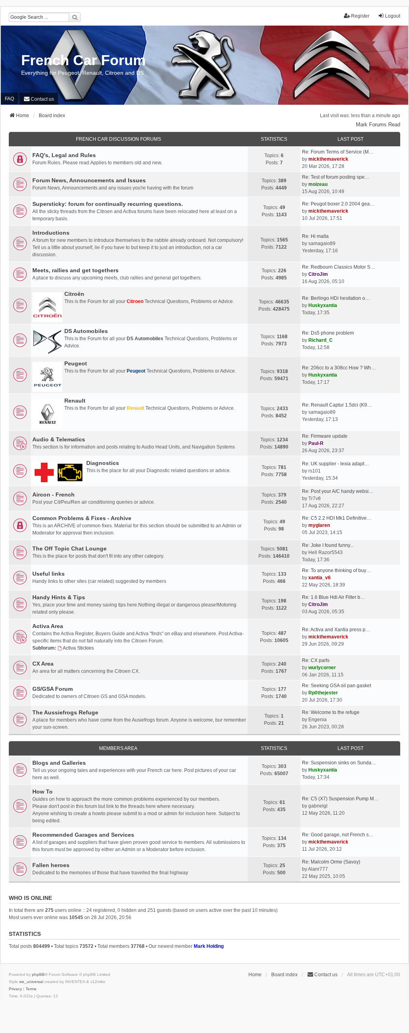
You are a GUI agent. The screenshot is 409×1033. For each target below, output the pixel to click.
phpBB (38, 974)
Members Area (118, 748)
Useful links (48, 573)
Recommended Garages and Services (83, 835)
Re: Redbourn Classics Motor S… (338, 267)
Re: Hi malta (315, 236)
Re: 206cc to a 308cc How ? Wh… (339, 368)
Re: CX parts (316, 660)
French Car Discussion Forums (118, 139)
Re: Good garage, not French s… (337, 835)
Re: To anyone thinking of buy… (336, 570)
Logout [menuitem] (392, 16)
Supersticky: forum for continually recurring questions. (107, 204)
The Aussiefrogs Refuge (65, 712)
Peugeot (75, 363)
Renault (74, 400)
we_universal (31, 981)
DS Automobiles (86, 331)
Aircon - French (53, 494)
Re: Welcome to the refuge (330, 712)
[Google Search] (75, 17)
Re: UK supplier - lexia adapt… (335, 464)
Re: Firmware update (324, 436)
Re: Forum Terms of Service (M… (337, 152)
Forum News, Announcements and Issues (89, 180)
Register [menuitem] (360, 16)
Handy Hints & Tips (58, 597)
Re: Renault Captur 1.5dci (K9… (337, 405)
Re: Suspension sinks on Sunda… (339, 763)
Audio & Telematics (58, 439)
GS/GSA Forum (52, 689)
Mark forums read (378, 125)
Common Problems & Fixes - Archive (81, 518)
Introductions (50, 232)
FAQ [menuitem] (9, 99)
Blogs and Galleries (59, 763)
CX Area (43, 663)
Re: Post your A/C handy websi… (337, 491)
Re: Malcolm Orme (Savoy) (331, 862)
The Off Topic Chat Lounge (69, 548)
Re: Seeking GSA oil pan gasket (336, 685)
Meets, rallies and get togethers (75, 270)
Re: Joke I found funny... (327, 545)
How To (42, 791)
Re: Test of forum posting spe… (335, 177)
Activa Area (47, 626)
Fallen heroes (50, 865)
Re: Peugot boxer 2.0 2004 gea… (338, 204)
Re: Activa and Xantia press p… (336, 629)
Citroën (74, 294)
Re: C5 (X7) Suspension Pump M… (340, 799)
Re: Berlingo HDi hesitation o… (336, 298)
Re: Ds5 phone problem (328, 333)
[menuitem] (39, 98)
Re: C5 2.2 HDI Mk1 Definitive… (336, 518)
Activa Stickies (78, 648)
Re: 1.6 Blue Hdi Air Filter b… (333, 597)
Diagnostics (102, 463)
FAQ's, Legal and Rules (64, 155)
